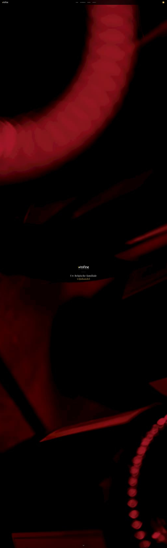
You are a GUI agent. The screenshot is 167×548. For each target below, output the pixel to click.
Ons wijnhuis (82, 2)
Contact (94, 2)
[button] (163, 2)
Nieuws (88, 2)
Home (77, 2)
